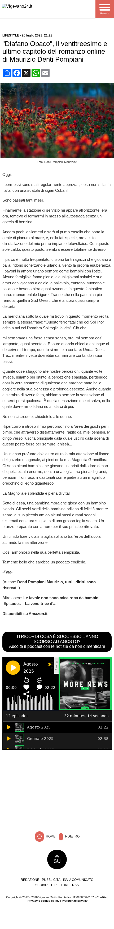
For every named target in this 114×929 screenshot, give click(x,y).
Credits (102, 897)
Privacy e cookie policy (43, 900)
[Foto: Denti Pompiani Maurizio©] (58, 156)
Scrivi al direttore (52, 885)
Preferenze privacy (74, 900)
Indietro (72, 836)
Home (50, 836)
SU (57, 861)
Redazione (30, 880)
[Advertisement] (57, 789)
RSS (75, 885)
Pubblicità (51, 880)
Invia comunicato (78, 880)
